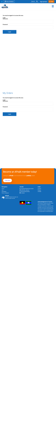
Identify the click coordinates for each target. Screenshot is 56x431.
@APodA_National (25, 190)
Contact (39, 188)
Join (2, 190)
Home (3, 188)
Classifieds (4, 191)
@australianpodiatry (25, 191)
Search (37, 1)
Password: (5, 24)
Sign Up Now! (43, 1)
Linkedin (22, 193)
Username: (5, 18)
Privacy (39, 190)
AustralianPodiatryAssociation (27, 188)
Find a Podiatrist (10, 1)
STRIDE (39, 191)
